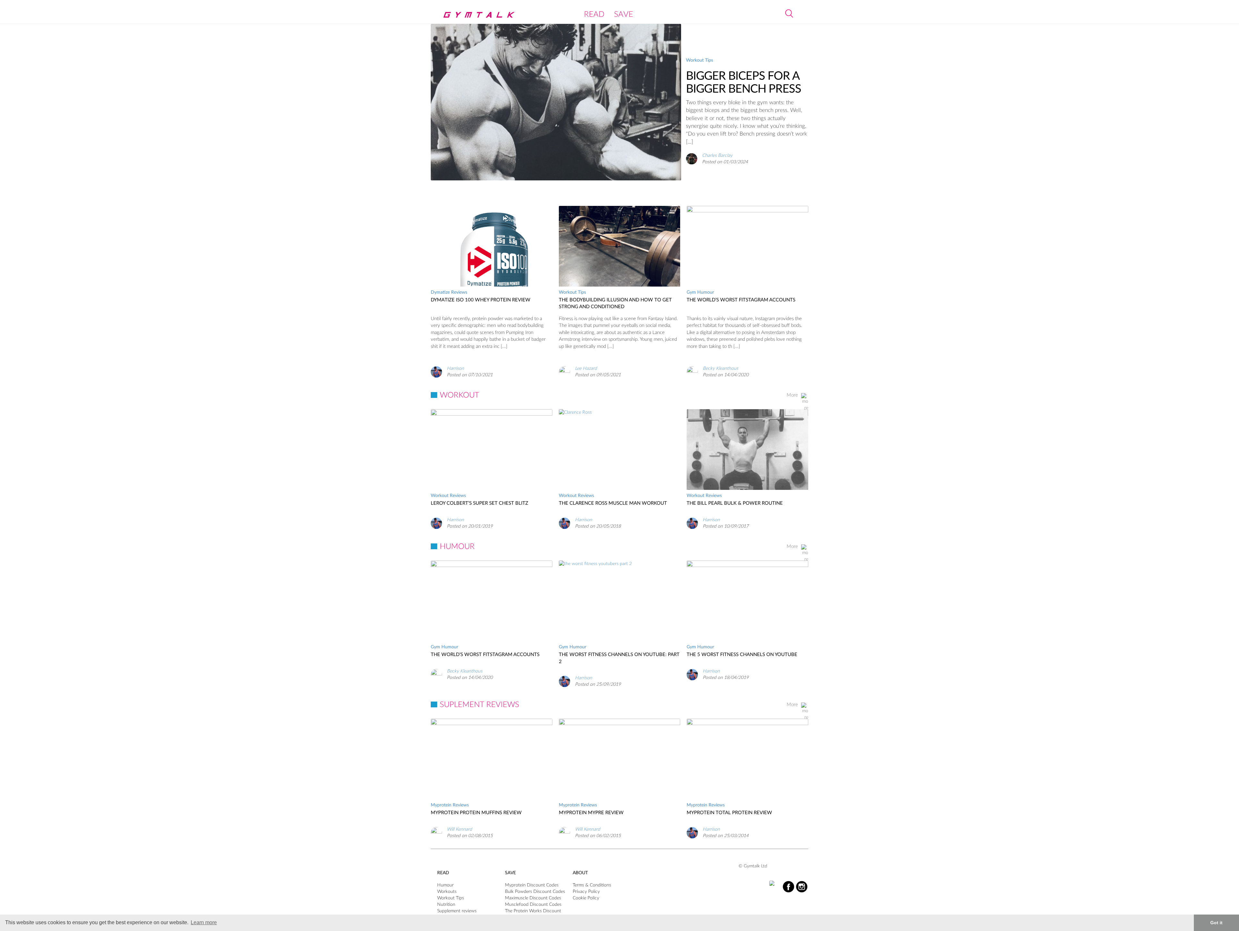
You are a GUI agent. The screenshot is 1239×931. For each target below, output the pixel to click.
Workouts (447, 891)
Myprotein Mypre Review (591, 812)
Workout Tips (699, 60)
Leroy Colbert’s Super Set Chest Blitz (479, 503)
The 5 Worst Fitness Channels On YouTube (742, 654)
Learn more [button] (204, 922)
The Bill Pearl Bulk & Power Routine (735, 503)
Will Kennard (459, 829)
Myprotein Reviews (450, 805)
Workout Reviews (448, 495)
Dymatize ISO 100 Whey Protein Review (480, 300)
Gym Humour (700, 292)
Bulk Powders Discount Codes (535, 891)
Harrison (455, 368)
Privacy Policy (586, 891)
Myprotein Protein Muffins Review (476, 812)
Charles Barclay (717, 155)
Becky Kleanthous (720, 368)
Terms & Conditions (592, 885)
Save (623, 14)
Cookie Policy (586, 898)
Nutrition (446, 904)
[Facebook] (788, 887)
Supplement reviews (457, 911)
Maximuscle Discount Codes (533, 898)
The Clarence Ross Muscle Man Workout (613, 503)
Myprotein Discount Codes (532, 885)
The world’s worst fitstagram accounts (741, 300)
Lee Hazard (586, 368)
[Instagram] (802, 887)
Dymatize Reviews (449, 292)
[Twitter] (775, 883)
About (580, 873)
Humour (445, 885)
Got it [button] (1216, 922)
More (792, 395)
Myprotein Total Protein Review (729, 812)
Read (594, 14)
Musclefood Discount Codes (533, 904)
